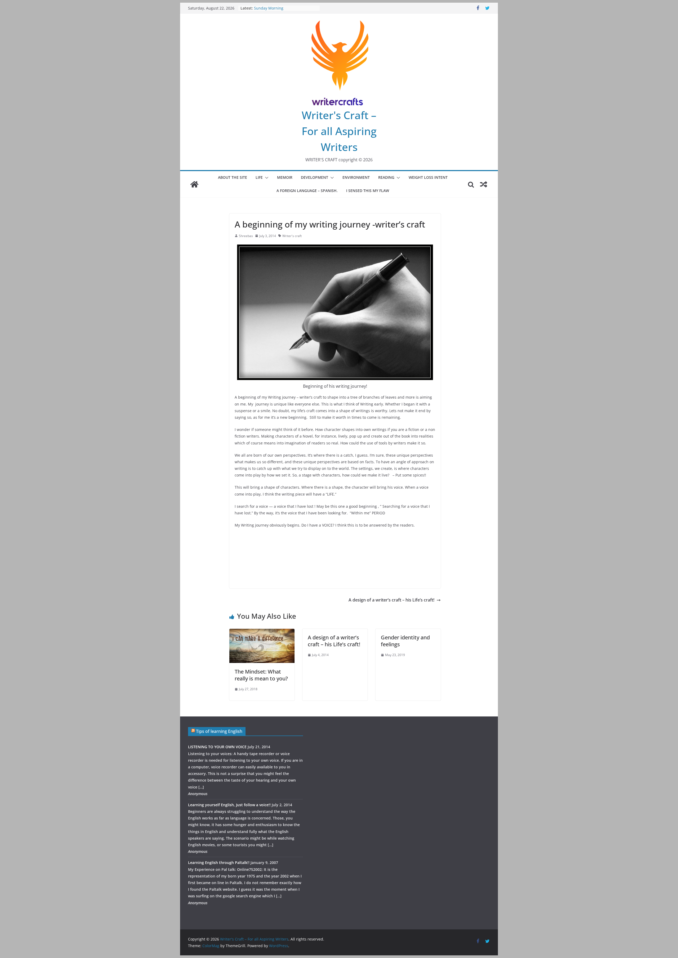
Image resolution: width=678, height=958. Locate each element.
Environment (356, 177)
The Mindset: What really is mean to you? (261, 675)
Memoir (284, 177)
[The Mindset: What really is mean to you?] (262, 632)
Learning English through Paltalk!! (218, 862)
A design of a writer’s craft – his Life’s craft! (391, 600)
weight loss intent (428, 177)
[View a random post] (483, 184)
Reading (386, 177)
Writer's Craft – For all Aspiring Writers (339, 131)
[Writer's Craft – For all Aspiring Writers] (194, 184)
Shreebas (246, 236)
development (314, 177)
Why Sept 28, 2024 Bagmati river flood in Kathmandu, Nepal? (282, 11)
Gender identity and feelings (405, 641)
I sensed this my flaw (367, 190)
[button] (266, 178)
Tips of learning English (219, 731)
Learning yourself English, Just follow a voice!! (229, 804)
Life (259, 177)
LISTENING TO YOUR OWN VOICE (217, 746)
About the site (232, 177)
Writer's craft (292, 236)
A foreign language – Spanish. (307, 190)
